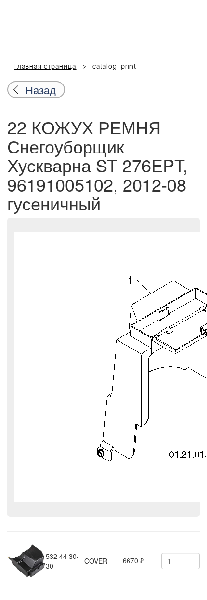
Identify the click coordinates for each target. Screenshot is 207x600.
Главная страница (45, 66)
